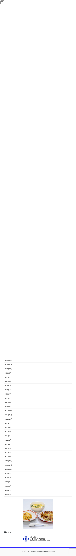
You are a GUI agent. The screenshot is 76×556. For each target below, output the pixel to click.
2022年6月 (8, 385)
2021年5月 (8, 440)
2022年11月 (8, 364)
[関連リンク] (38, 539)
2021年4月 (8, 444)
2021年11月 (8, 415)
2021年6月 (8, 436)
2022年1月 (8, 406)
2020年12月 (8, 461)
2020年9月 (8, 473)
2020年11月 (8, 465)
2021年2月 (8, 452)
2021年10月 (8, 419)
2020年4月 (8, 494)
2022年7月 (8, 381)
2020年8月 (8, 478)
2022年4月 (8, 394)
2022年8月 (8, 377)
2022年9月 (8, 373)
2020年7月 (8, 482)
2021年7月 (8, 431)
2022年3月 (8, 398)
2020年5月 (8, 490)
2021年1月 (8, 457)
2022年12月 (8, 360)
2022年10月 (8, 369)
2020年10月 (8, 469)
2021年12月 (8, 411)
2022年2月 (8, 402)
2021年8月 (8, 427)
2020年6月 (8, 486)
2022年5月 (8, 390)
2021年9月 (8, 423)
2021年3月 (8, 448)
